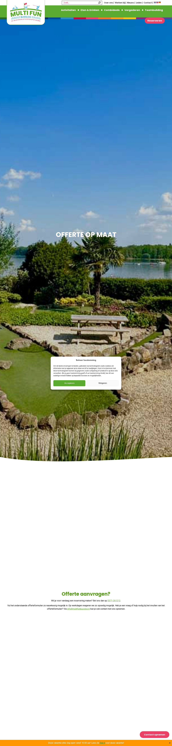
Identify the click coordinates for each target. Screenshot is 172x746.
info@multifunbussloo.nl (78, 609)
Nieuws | (131, 2)
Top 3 (102, 743)
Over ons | (109, 2)
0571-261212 (114, 600)
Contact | (148, 2)
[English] (157, 2)
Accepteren (69, 383)
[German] (160, 2)
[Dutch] (155, 2)
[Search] (99, 3)
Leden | (139, 2)
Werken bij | (120, 2)
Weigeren (102, 383)
